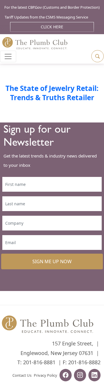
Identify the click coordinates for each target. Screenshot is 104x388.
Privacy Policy (45, 375)
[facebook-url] (66, 375)
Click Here (52, 27)
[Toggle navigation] (8, 56)
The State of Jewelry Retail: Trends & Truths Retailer (52, 92)
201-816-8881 (39, 362)
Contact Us (21, 375)
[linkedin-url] (94, 375)
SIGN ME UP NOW (52, 261)
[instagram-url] (80, 375)
